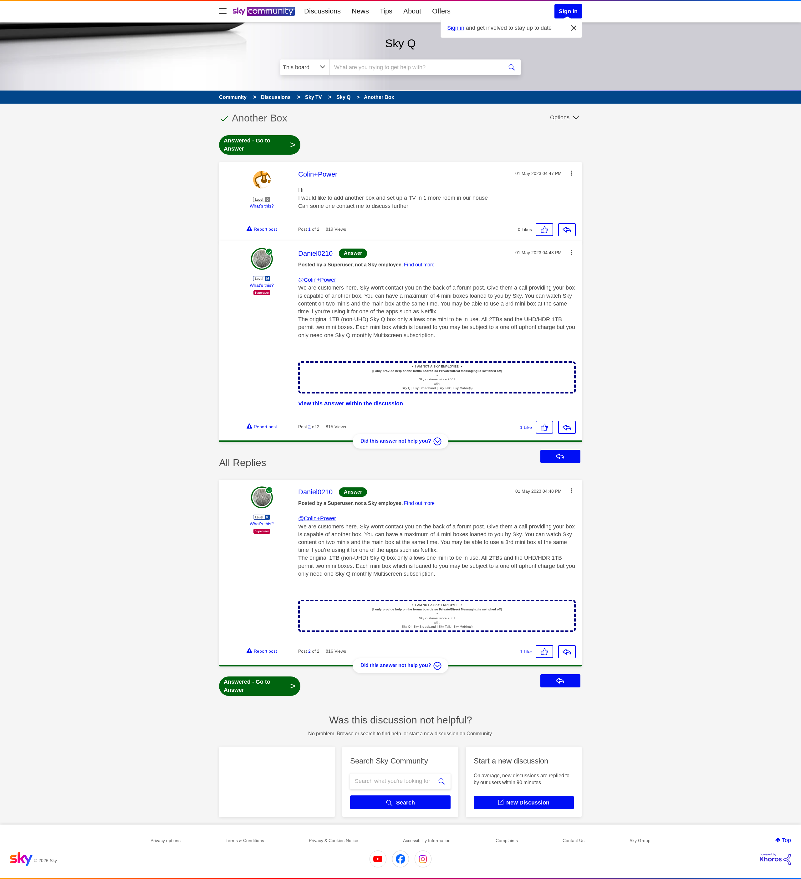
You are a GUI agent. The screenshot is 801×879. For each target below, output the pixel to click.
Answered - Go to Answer (260, 144)
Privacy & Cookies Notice (333, 840)
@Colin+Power (317, 280)
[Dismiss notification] (574, 28)
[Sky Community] (264, 11)
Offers (441, 11)
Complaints (507, 840)
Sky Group (640, 840)
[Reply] (567, 229)
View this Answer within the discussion (350, 403)
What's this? (262, 205)
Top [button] (786, 840)
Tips (386, 11)
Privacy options (166, 840)
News (360, 11)
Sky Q (400, 43)
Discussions (322, 11)
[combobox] (415, 67)
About (412, 11)
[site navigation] (223, 11)
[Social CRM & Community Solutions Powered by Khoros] (775, 859)
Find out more (419, 264)
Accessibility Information (427, 840)
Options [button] (559, 117)
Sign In (568, 11)
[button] (571, 173)
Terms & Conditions (245, 840)
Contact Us (573, 840)
